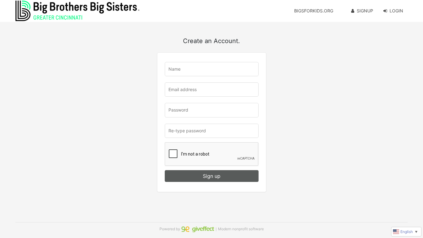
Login (396, 10)
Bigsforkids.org (313, 10)
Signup (365, 10)
